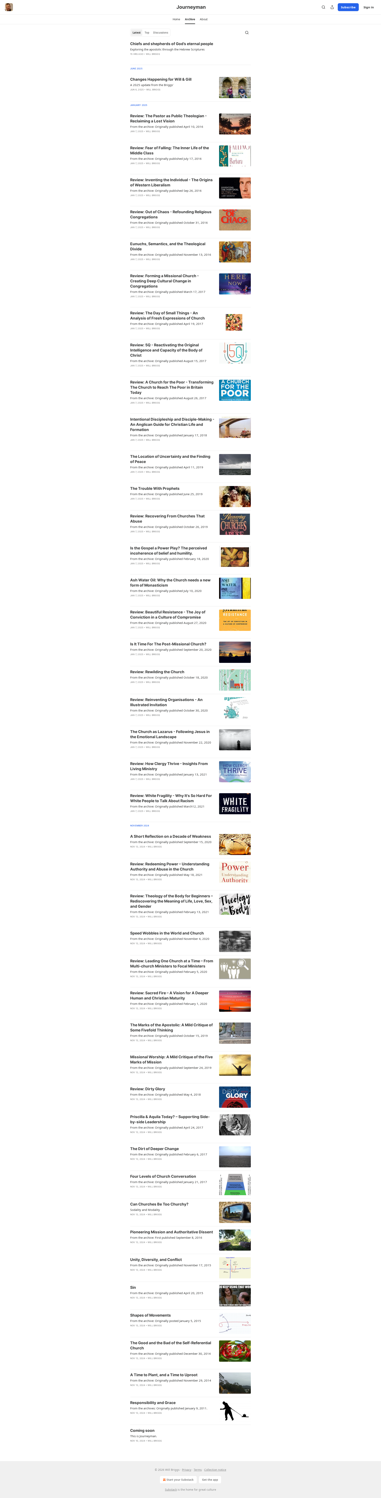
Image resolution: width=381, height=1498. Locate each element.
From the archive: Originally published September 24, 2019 (171, 1068)
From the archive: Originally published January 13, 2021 (168, 774)
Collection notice (215, 1470)
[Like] (132, 59)
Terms (198, 1470)
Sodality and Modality (145, 1210)
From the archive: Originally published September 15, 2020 (171, 842)
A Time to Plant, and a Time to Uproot (163, 1375)
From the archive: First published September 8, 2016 (166, 1237)
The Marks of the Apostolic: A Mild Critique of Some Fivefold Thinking (171, 1027)
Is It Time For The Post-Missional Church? (168, 644)
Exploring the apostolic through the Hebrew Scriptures (167, 49)
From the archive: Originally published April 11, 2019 (166, 467)
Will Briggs (153, 54)
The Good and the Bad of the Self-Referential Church (170, 1345)
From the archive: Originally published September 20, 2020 (171, 650)
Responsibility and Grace (153, 1402)
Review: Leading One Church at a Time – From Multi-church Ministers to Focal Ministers (171, 963)
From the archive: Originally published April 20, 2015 (166, 1293)
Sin (133, 1287)
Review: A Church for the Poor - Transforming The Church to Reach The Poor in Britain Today (172, 387)
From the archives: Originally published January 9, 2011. (168, 1408)
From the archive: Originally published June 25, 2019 (166, 494)
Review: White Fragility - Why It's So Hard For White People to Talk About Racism (171, 798)
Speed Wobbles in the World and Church (167, 933)
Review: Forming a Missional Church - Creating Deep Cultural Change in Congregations (164, 281)
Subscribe (348, 7)
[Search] (323, 7)
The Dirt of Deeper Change (154, 1148)
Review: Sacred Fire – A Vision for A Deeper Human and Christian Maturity (169, 995)
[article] (190, 51)
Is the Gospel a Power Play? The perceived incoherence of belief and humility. (168, 551)
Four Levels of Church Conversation (163, 1176)
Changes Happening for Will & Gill (160, 79)
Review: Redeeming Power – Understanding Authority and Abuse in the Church (169, 866)
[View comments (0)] (159, 59)
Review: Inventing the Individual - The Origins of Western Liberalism (171, 182)
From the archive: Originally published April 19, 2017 (166, 324)
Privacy (186, 1470)
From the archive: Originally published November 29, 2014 (170, 1380)
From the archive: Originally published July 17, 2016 (166, 159)
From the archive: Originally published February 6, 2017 (168, 1154)
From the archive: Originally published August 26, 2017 (168, 398)
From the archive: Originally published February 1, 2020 (168, 1004)
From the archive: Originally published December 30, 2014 (170, 1354)
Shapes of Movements (150, 1315)
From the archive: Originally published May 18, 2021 (166, 875)
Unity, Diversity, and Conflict (156, 1259)
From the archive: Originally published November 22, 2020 (170, 742)
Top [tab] (147, 32)
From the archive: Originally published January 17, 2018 (168, 435)
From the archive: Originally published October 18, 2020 (169, 677)
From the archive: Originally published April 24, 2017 (166, 1127)
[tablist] (150, 33)
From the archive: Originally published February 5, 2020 (168, 972)
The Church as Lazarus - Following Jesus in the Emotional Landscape (170, 734)
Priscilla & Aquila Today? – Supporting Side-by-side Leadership (170, 1119)
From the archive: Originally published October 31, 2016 (169, 223)
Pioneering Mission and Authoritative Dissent (171, 1232)
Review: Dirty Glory (147, 1089)
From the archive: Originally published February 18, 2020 (169, 559)
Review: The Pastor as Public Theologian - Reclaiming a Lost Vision (168, 118)
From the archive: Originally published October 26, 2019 (169, 527)
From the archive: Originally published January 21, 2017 (168, 1182)
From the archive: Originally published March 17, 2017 (167, 292)
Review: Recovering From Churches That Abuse (167, 519)
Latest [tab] (137, 32)
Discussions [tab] (160, 32)
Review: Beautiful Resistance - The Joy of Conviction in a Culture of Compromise (167, 615)
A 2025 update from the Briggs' (151, 85)
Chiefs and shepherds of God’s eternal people (171, 44)
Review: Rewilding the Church (157, 672)
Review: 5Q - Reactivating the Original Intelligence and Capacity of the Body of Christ (166, 350)
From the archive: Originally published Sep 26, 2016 (166, 191)
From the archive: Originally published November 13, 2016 (170, 255)
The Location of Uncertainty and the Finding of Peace (170, 459)
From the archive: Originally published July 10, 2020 (166, 591)
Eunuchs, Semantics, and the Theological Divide (167, 246)
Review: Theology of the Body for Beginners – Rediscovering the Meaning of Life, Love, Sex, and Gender (171, 901)
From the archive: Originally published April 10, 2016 (166, 127)
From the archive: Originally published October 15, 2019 (169, 1036)
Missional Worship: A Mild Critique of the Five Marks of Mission (171, 1059)
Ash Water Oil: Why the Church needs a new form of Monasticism (170, 583)
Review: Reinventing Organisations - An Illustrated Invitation (166, 702)
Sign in (369, 7)
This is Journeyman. (143, 1436)
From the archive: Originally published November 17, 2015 (170, 1265)
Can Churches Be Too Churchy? (159, 1204)
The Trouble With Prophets (155, 488)
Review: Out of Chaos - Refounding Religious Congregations (171, 214)
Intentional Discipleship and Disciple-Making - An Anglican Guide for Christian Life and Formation (172, 424)
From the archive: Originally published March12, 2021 (167, 806)
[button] (176, 19)
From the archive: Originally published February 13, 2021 (169, 912)
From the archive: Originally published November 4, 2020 (169, 939)
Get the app (210, 1480)
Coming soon (142, 1430)
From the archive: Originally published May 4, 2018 (165, 1094)
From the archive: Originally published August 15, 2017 (168, 361)
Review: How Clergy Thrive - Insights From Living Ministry (169, 766)
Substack (171, 1489)
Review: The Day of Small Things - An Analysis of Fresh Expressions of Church (167, 316)
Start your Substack (180, 1480)
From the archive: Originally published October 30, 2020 (169, 710)
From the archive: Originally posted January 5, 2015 (165, 1321)
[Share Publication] (332, 7)
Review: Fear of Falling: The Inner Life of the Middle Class (169, 150)
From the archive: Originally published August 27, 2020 (168, 623)
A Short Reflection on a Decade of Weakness (170, 836)
